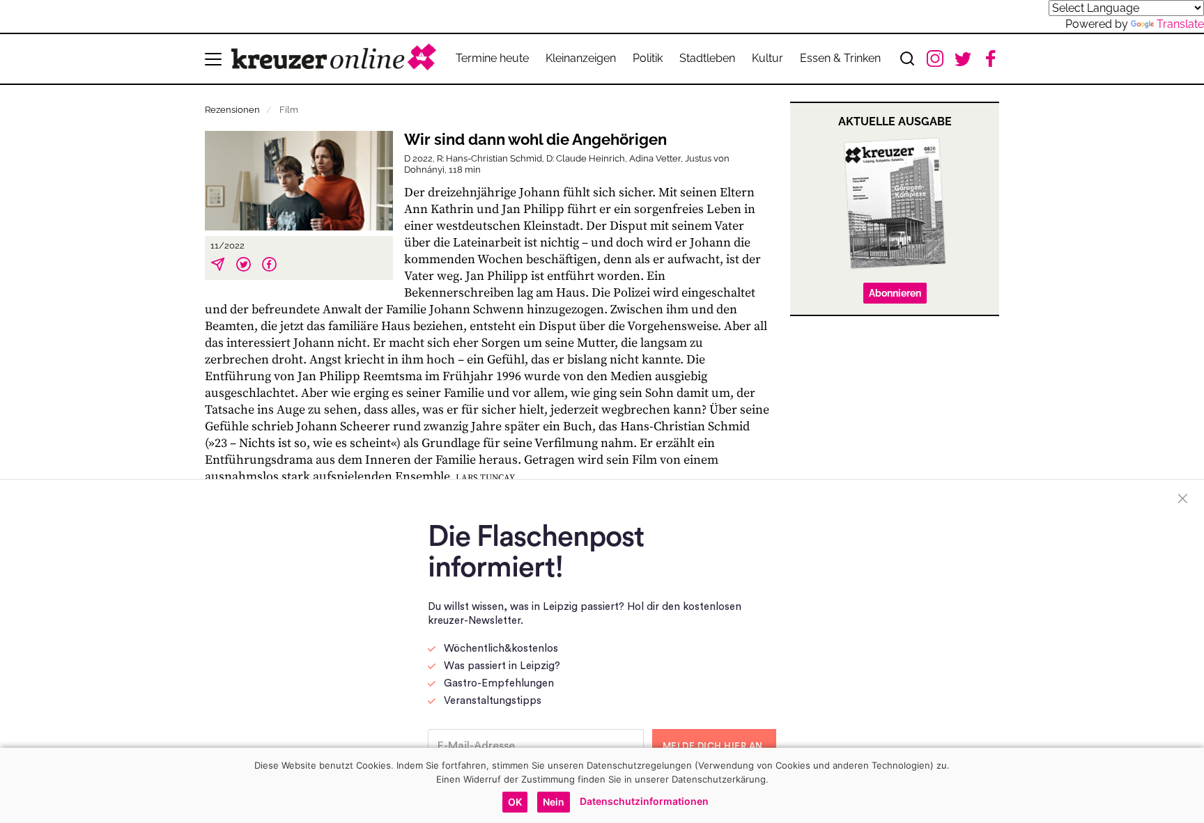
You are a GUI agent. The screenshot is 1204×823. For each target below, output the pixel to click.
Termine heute (492, 58)
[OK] (1187, 785)
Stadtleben (707, 58)
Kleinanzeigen (581, 58)
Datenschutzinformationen (644, 801)
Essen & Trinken (840, 58)
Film (288, 109)
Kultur (767, 58)
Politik (648, 58)
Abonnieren (895, 293)
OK (515, 802)
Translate (1180, 24)
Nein (553, 802)
